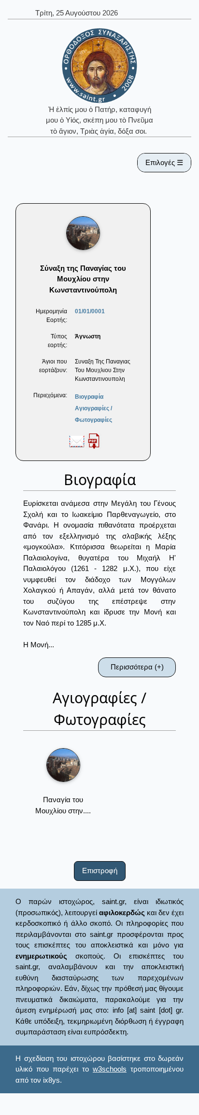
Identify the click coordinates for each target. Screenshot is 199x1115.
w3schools (110, 1069)
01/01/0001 (90, 311)
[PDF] (93, 440)
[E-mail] (77, 440)
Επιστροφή (99, 870)
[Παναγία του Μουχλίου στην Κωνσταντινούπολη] (63, 765)
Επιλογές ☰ (164, 162)
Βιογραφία (89, 396)
